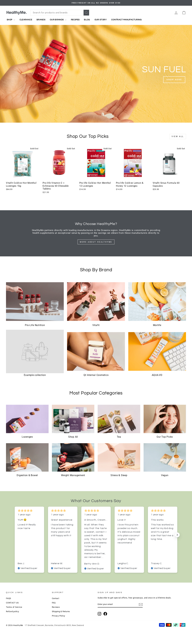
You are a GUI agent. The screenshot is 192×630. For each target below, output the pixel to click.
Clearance (26, 20)
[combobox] (59, 13)
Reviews (56, 607)
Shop (10, 20)
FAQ (54, 603)
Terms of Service (14, 607)
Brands (41, 20)
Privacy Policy (58, 616)
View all (178, 136)
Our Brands (57, 20)
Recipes (75, 20)
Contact (55, 598)
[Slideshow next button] (177, 534)
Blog (87, 20)
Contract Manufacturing (126, 20)
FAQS (8, 598)
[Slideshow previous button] (14, 534)
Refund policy (12, 611)
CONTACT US (12, 603)
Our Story (100, 20)
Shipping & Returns (61, 611)
